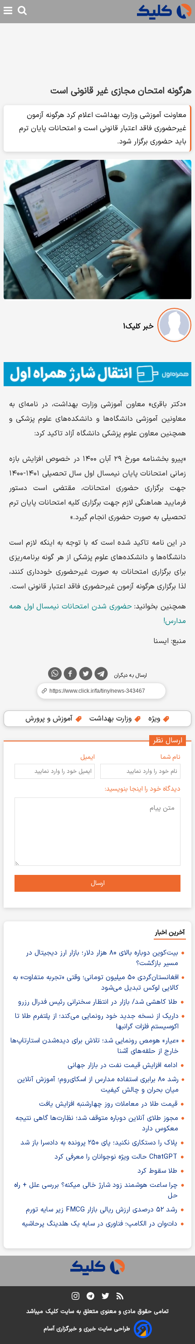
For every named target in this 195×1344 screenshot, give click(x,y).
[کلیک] (164, 12)
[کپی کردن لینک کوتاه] (97, 691)
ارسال (98, 883)
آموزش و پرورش (50, 718)
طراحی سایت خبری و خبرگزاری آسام (87, 1329)
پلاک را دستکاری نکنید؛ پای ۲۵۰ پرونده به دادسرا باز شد (98, 1143)
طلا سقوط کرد (157, 1171)
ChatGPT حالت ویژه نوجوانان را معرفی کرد (115, 1157)
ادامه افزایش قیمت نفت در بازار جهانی (122, 1065)
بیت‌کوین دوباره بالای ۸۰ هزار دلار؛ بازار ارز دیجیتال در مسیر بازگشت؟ (102, 958)
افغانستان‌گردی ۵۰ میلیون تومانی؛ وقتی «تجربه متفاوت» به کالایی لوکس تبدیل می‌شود (96, 982)
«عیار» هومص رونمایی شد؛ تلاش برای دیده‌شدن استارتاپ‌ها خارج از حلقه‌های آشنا (94, 1046)
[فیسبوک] (70, 675)
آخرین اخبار (170, 932)
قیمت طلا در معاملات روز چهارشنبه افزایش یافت (108, 1104)
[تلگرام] (101, 675)
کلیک (51, 1311)
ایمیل (87, 757)
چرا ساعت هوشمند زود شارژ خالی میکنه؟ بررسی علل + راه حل (96, 1190)
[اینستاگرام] (75, 1297)
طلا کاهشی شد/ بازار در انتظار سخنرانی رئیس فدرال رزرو (97, 1002)
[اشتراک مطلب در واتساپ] (55, 673)
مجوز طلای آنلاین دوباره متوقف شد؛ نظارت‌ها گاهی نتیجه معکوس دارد (96, 1123)
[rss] (120, 1297)
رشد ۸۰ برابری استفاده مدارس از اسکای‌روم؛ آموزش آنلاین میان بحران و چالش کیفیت (98, 1084)
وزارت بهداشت (111, 718)
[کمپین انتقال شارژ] (97, 374)
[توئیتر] (86, 675)
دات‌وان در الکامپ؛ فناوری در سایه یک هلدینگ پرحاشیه (99, 1224)
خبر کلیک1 (138, 326)
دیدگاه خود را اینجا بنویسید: (142, 789)
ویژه (155, 718)
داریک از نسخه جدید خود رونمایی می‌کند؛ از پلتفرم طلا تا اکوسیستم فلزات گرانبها (97, 1021)
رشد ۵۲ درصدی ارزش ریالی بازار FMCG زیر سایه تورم (101, 1210)
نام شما (170, 757)
